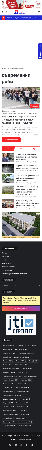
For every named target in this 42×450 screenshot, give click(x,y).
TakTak (4, 260)
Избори (22, 372)
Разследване (9, 410)
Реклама (5, 256)
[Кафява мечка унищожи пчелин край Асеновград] (8, 168)
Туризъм (20, 418)
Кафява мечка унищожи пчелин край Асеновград (27, 166)
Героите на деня (21, 357)
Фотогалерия (9, 422)
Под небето (22, 403)
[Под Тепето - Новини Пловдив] (21, 12)
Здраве (27, 368)
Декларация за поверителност (14, 274)
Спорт (23, 410)
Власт (7, 357)
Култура (23, 384)
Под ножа (8, 407)
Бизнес (31, 346)
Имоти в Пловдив (10, 380)
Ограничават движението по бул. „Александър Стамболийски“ (27, 178)
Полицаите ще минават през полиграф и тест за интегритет (26, 157)
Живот (7, 365)
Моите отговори (23, 387)
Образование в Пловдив (12, 395)
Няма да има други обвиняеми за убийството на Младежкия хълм (27, 203)
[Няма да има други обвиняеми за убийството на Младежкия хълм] (8, 203)
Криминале (9, 384)
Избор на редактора (12, 376)
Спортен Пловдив (10, 414)
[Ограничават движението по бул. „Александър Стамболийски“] (8, 178)
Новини (8, 391)
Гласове (8, 361)
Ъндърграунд (9, 426)
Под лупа (8, 403)
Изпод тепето (30, 376)
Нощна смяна (23, 391)
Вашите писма (9, 353)
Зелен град (9, 372)
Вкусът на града (26, 353)
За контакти (6, 263)
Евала (33, 361)
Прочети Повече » (11, 139)
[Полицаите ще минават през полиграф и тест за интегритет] (8, 157)
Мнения (8, 387)
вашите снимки (24, 426)
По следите (22, 407)
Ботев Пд (7, 349)
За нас (4, 253)
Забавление (21, 365)
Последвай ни (21, 309)
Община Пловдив (10, 399)
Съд (25, 414)
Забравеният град (11, 368)
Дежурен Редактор (9, 111)
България (21, 349)
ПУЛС (26, 399)
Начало (6, 68)
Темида (7, 418)
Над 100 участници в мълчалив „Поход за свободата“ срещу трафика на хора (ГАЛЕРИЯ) (19, 119)
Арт (21, 346)
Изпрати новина (8, 267)
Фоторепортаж (25, 422)
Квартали (26, 380)
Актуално (8, 346)
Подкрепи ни (7, 270)
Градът (21, 361)
